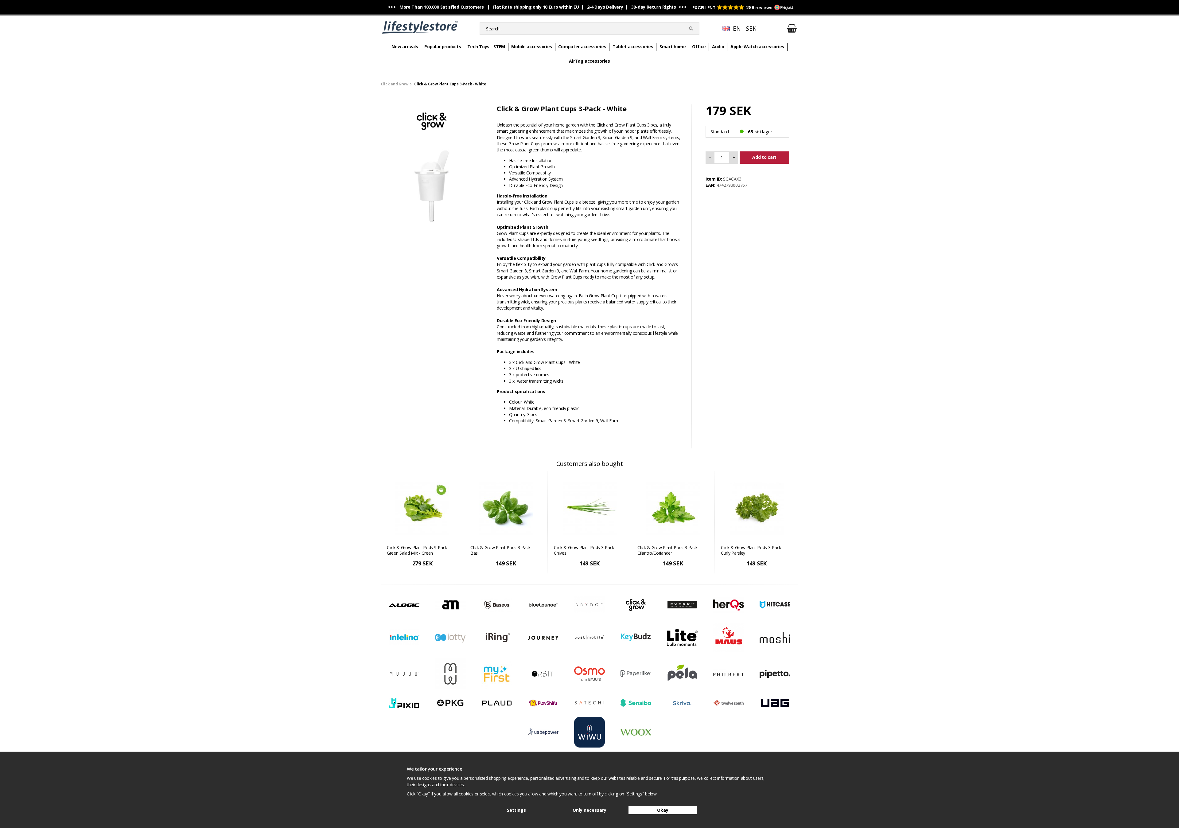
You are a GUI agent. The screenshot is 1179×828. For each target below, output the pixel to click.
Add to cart (764, 157)
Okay (662, 810)
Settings (516, 810)
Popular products (442, 46)
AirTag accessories (589, 61)
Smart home (673, 46)
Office (699, 46)
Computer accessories (582, 46)
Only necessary (589, 810)
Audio (718, 46)
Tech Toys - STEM (486, 46)
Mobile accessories (531, 46)
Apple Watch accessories (757, 46)
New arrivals (404, 46)
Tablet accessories (633, 46)
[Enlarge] (431, 184)
